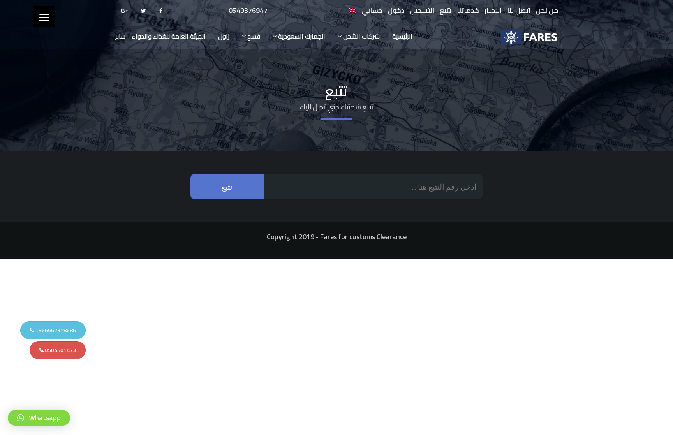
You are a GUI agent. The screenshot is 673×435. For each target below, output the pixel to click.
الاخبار (493, 10)
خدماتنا (468, 10)
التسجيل (422, 10)
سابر (120, 36)
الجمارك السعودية (301, 36)
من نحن (547, 10)
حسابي (371, 10)
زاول (223, 36)
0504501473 (60, 350)
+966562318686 (55, 330)
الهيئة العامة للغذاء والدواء (169, 36)
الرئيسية (402, 36)
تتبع (445, 10)
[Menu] (44, 16)
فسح (253, 36)
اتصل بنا (518, 10)
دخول (396, 10)
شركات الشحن (361, 36)
